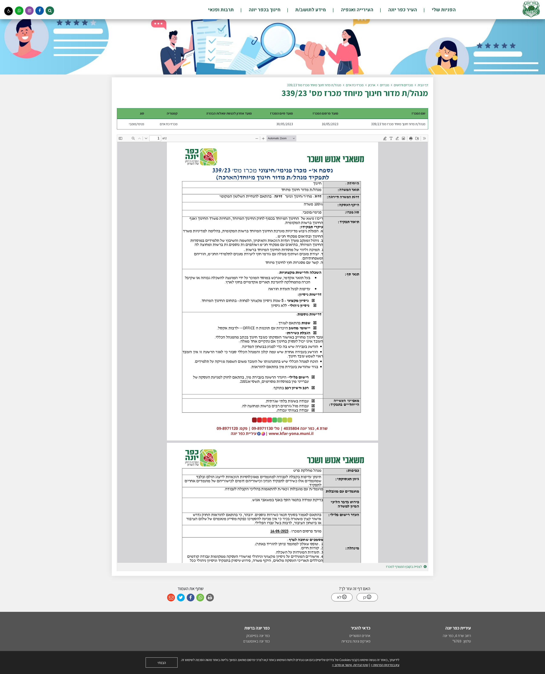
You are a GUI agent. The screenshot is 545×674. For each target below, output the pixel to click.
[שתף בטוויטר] (180, 597)
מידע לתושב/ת (310, 9)
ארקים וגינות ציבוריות (355, 641)
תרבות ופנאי (221, 9)
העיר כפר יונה (402, 9)
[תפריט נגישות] (8, 11)
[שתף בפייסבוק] (190, 597)
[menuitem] (436, 10)
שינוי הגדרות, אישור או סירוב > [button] (350, 665)
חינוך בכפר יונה (264, 9)
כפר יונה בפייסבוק (258, 635)
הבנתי (162, 662)
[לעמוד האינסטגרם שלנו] (29, 10)
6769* (456, 641)
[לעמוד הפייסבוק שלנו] (39, 10)
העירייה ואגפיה (356, 9)
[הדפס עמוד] (210, 597)
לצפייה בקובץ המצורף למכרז (404, 566)
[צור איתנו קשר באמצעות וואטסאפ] (19, 10)
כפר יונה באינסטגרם (256, 641)
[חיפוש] (50, 10)
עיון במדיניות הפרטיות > (385, 665)
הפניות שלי (443, 9)
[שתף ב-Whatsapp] (200, 597)
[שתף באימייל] (171, 597)
